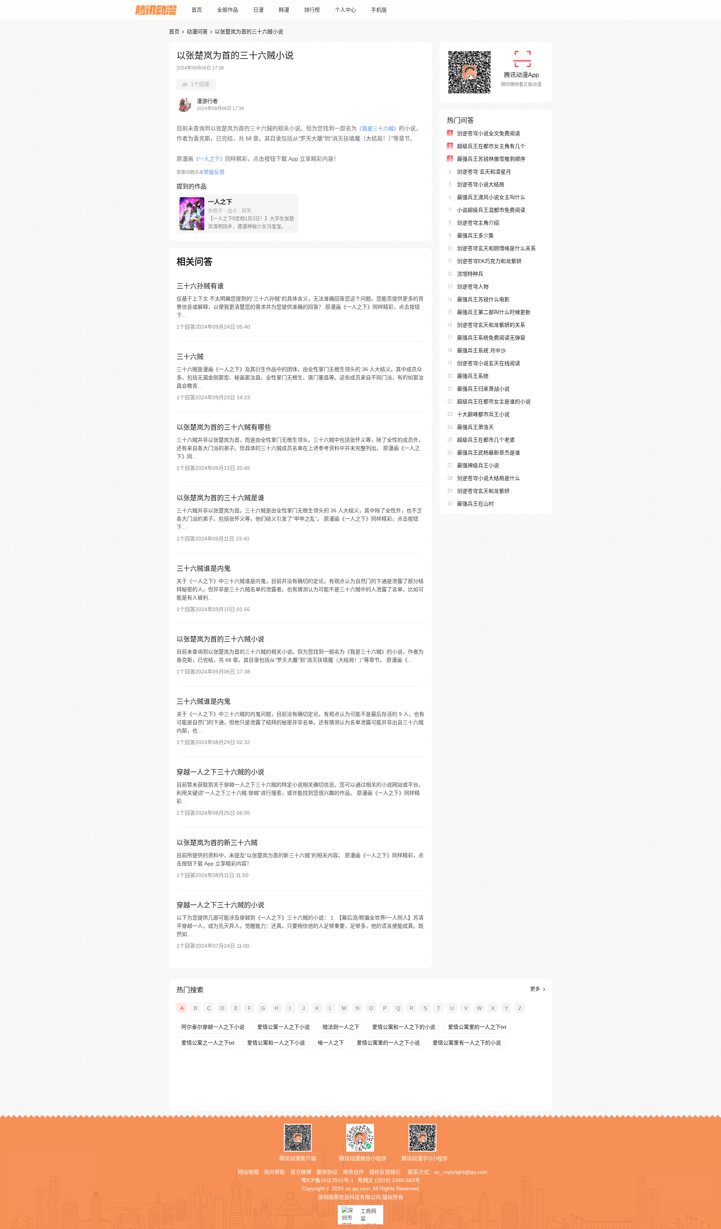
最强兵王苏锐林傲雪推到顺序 (491, 159)
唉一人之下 (331, 1043)
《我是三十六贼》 (378, 128)
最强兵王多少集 (475, 236)
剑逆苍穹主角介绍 (478, 223)
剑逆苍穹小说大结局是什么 (488, 478)
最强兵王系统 (473, 376)
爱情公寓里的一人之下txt (477, 1027)
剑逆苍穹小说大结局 (480, 184)
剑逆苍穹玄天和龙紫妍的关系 (491, 325)
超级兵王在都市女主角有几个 (491, 146)
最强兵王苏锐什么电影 (483, 299)
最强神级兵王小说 (478, 465)
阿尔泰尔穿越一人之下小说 (212, 1027)
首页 (197, 10)
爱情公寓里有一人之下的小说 (467, 1043)
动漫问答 (197, 32)
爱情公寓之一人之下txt (207, 1043)
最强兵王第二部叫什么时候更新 (494, 312)
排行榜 (312, 10)
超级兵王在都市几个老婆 (486, 440)
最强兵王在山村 (475, 504)
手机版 (379, 10)
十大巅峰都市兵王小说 (483, 414)
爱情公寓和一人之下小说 (276, 1043)
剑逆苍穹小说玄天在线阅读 (488, 363)
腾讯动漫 (155, 10)
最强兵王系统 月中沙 (481, 350)
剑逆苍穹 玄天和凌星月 (484, 172)
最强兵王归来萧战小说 (483, 389)
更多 (536, 989)
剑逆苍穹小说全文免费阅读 (488, 133)
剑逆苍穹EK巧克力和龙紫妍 (489, 261)
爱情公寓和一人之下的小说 (403, 1027)
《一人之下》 (209, 159)
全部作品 (227, 10)
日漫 (258, 10)
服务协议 (327, 1172)
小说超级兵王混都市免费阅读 (491, 210)
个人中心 (345, 10)
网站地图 (248, 1172)
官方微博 (300, 1172)
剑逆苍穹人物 (473, 287)
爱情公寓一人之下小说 (283, 1027)
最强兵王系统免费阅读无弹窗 (491, 338)
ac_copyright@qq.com (460, 1172)
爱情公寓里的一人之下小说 (388, 1043)
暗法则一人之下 (341, 1027)
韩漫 (284, 10)
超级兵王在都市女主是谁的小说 (494, 402)
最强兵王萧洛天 (475, 427)
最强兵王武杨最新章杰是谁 (488, 453)
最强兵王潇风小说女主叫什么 (491, 197)
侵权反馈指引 (385, 1172)
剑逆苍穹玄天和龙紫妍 (483, 491)
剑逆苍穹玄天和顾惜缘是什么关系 (496, 248)
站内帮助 (274, 1172)
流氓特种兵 (470, 274)
